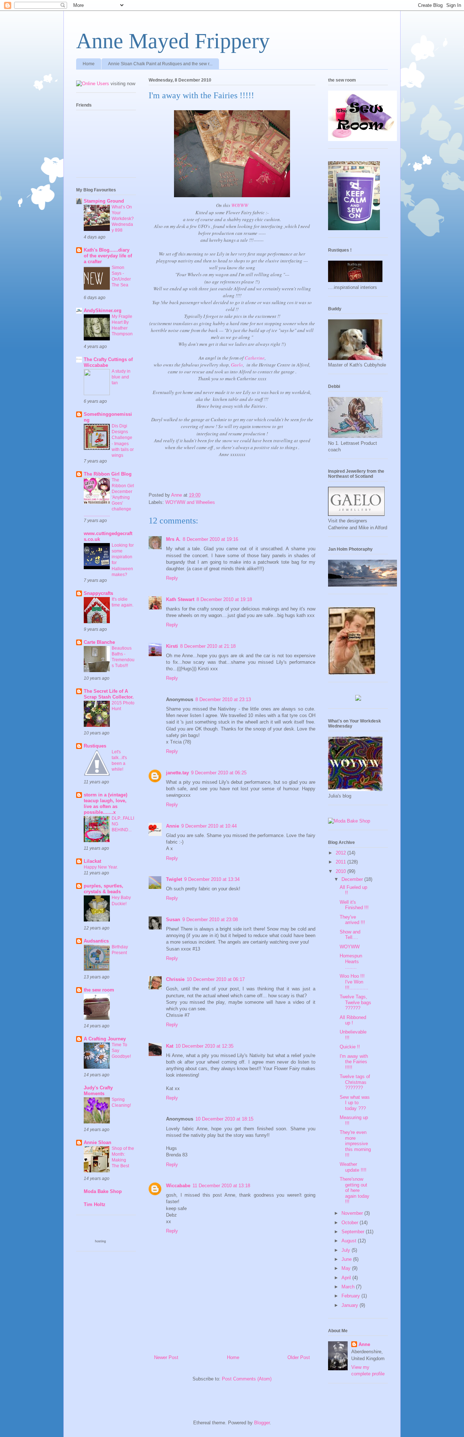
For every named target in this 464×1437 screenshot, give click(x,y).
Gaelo (237, 364)
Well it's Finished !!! (354, 905)
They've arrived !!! (352, 919)
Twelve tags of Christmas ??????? (355, 1082)
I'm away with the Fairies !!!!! (354, 1061)
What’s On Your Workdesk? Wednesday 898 (123, 218)
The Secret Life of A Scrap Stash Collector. (109, 694)
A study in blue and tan (121, 377)
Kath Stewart (180, 599)
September (353, 1231)
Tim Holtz (94, 1204)
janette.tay (177, 772)
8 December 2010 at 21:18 (208, 646)
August (349, 1240)
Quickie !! (350, 1046)
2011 (341, 862)
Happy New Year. (101, 867)
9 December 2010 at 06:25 (218, 772)
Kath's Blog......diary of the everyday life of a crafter (108, 255)
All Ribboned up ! (353, 1020)
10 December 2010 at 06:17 (216, 979)
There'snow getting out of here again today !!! (354, 1190)
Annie (172, 826)
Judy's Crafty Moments (98, 1090)
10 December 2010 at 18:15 (224, 1119)
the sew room (99, 990)
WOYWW (239, 205)
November (352, 1213)
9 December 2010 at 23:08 (210, 919)
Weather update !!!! (353, 1167)
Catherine (255, 358)
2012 (341, 853)
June (347, 1259)
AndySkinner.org (102, 310)
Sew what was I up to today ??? (355, 1102)
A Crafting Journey (105, 1038)
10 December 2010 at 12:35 (204, 1046)
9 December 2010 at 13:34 (212, 879)
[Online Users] (92, 83)
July (346, 1250)
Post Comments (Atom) (247, 1379)
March (348, 1286)
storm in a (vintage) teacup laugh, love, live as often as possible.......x (105, 803)
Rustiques (95, 746)
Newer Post (166, 1357)
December (352, 879)
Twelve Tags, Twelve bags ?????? (355, 1002)
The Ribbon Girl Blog (108, 474)
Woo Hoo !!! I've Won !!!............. (354, 981)
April (346, 1277)
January (350, 1305)
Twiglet (174, 879)
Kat (169, 1046)
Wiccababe (178, 1185)
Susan (173, 919)
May (346, 1268)
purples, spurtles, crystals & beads (103, 888)
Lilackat (92, 861)
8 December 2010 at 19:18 (224, 599)
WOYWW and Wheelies (190, 502)
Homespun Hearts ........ (351, 961)
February (351, 1296)
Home (89, 63)
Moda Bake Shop (103, 1191)
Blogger (262, 1422)
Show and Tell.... (350, 934)
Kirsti (172, 646)
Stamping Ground (104, 201)
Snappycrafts (98, 593)
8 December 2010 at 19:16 (210, 539)
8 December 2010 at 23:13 (223, 699)
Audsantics (96, 941)
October (350, 1222)
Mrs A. (173, 539)
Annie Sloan (97, 1142)
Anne (364, 1344)
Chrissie (175, 979)
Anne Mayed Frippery (173, 41)
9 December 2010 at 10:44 (209, 826)
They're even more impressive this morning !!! (355, 1144)
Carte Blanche (99, 642)
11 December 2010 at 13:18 (221, 1185)
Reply (172, 578)
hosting (100, 1241)
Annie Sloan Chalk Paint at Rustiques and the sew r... (160, 63)
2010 (341, 871)
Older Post (298, 1357)
